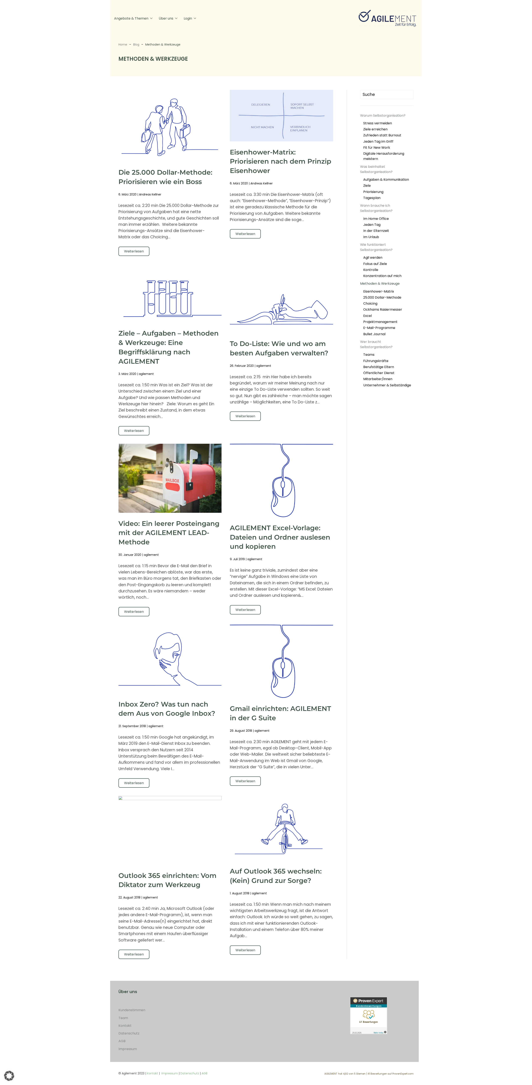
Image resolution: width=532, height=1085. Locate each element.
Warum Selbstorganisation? (382, 115)
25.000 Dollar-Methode (382, 297)
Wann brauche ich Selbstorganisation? (376, 208)
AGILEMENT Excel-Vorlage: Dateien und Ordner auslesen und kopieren (280, 537)
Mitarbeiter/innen (377, 379)
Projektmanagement (380, 321)
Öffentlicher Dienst (378, 373)
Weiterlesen (134, 251)
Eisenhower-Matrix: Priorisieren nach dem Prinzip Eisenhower (280, 161)
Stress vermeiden (377, 123)
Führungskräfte (375, 360)
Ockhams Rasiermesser (382, 309)
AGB (122, 1041)
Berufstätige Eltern (378, 367)
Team (123, 1018)
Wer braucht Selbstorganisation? (376, 344)
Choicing (370, 303)
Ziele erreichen (375, 129)
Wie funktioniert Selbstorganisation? (376, 247)
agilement (146, 374)
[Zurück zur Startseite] (388, 18)
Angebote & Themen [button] (131, 18)
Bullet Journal (374, 334)
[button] (9, 1076)
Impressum (127, 1049)
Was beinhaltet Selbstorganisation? (376, 169)
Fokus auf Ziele (375, 263)
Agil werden (372, 257)
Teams (368, 354)
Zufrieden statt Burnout (382, 135)
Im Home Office (376, 218)
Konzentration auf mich (382, 275)
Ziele (367, 185)
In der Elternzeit (376, 230)
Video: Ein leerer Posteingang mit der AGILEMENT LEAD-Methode (168, 532)
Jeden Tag (372, 224)
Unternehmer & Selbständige (387, 385)
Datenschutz (128, 1033)
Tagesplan (372, 197)
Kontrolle (370, 269)
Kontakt (125, 1025)
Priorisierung (373, 191)
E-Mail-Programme (379, 327)
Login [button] (188, 18)
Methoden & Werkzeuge (380, 283)
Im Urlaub (371, 237)
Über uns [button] (166, 18)
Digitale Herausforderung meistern (383, 156)
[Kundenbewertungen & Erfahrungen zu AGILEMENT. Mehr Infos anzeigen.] (368, 1015)
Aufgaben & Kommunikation (386, 179)
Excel (367, 315)
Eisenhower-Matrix (378, 291)
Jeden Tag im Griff (378, 141)
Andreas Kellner (150, 194)
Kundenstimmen (131, 1010)
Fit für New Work (376, 147)
